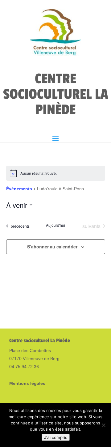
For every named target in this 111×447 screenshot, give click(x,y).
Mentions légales (27, 383)
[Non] (103, 425)
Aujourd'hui (55, 225)
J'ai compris (55, 437)
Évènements (19, 188)
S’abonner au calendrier (52, 246)
